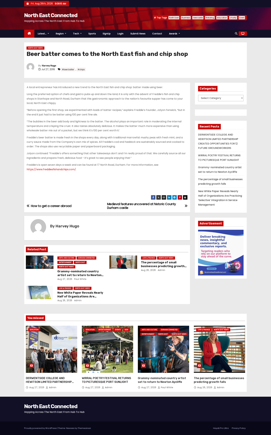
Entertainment (65, 262)
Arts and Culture (66, 258)
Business (185, 17)
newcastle (198, 17)
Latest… (42, 33)
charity (233, 17)
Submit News (138, 33)
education (222, 17)
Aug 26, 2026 (148, 270)
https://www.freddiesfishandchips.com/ (51, 169)
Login (120, 33)
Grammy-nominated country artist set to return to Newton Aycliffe (79, 275)
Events (118, 330)
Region (60, 33)
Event (241, 17)
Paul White (80, 279)
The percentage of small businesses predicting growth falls (163, 266)
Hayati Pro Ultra (221, 428)
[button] (236, 33)
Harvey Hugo (49, 65)
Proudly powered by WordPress (40, 428)
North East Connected (50, 15)
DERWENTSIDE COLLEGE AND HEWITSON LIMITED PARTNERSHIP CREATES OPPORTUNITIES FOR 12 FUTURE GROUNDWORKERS (49, 383)
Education (34, 330)
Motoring (210, 17)
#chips (81, 69)
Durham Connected (86, 258)
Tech (76, 33)
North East (174, 17)
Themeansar (84, 428)
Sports (92, 33)
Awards (173, 33)
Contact (157, 33)
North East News (35, 48)
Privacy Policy (239, 428)
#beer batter (68, 69)
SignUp (107, 33)
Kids (126, 330)
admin (161, 270)
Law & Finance (149, 258)
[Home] (29, 34)
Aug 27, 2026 (64, 279)
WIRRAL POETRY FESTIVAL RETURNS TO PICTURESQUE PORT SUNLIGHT (106, 380)
